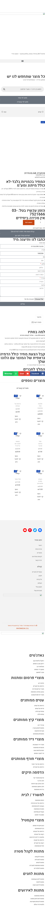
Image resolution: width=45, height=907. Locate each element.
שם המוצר (42, 243)
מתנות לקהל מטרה (29, 851)
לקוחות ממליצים (37, 556)
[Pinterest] (30, 530)
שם (44, 257)
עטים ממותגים (32, 700)
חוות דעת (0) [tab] (36, 322)
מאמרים (39, 553)
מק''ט (43, 250)
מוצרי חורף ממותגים (27, 758)
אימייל (43, 278)
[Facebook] (40, 530)
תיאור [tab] (39, 317)
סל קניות (39, 579)
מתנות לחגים (33, 873)
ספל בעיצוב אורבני (40, 443)
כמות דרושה (41, 271)
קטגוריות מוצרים (37, 572)
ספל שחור (18, 479)
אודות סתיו (38, 549)
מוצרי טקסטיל (32, 820)
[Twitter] (35, 530)
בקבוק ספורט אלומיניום (40, 481)
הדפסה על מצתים (18, 405)
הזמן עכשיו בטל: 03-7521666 (28, 212)
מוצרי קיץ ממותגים (28, 719)
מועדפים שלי (38, 591)
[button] (22, 61)
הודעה (43, 285)
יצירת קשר (38, 560)
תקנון (40, 576)
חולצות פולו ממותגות (40, 406)
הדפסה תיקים (33, 772)
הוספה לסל (28, 222)
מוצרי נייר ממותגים (28, 739)
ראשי (40, 545)
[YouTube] (25, 530)
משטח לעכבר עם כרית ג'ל (18, 443)
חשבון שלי (39, 587)
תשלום (40, 583)
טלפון (43, 264)
